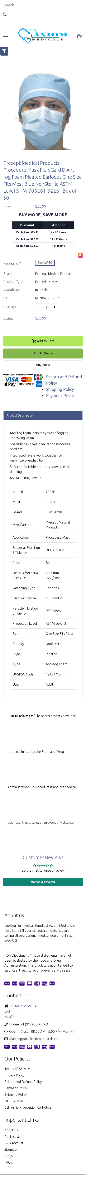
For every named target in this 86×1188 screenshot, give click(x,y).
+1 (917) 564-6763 (34, 1024)
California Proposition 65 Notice (27, 1107)
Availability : (12, 290)
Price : (8, 207)
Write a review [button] (43, 882)
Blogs (8, 1156)
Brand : (8, 274)
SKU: (6, 298)
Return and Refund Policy (23, 1082)
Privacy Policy (14, 1075)
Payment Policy (60, 395)
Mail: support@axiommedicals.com (35, 1039)
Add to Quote (43, 353)
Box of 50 (45, 263)
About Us (11, 1130)
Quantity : (9, 307)
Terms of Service (17, 1069)
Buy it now (43, 365)
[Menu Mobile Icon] (5, 36)
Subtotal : (9, 318)
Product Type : (14, 282)
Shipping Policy (60, 389)
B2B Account (13, 1143)
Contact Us (12, 1136)
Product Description (20, 415)
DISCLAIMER (13, 1101)
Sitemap (10, 1149)
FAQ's (8, 1162)
